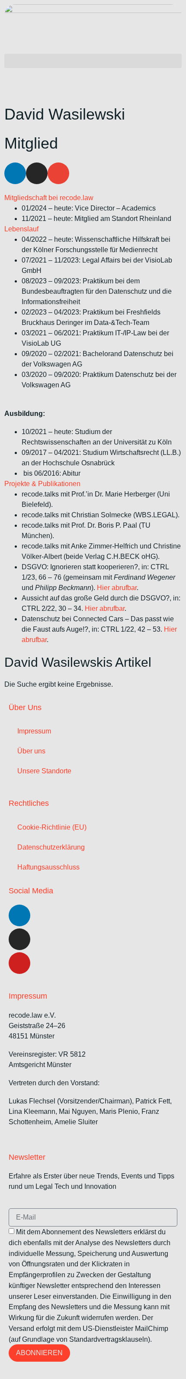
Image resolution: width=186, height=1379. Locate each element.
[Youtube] (19, 963)
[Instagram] (19, 939)
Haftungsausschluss (48, 867)
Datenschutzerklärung (51, 847)
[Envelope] (58, 173)
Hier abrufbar (117, 587)
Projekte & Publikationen (42, 483)
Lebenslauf (21, 229)
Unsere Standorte (44, 771)
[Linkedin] (15, 173)
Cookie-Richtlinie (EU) (52, 827)
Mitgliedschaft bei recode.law (48, 197)
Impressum (34, 731)
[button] (93, 61)
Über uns (31, 751)
